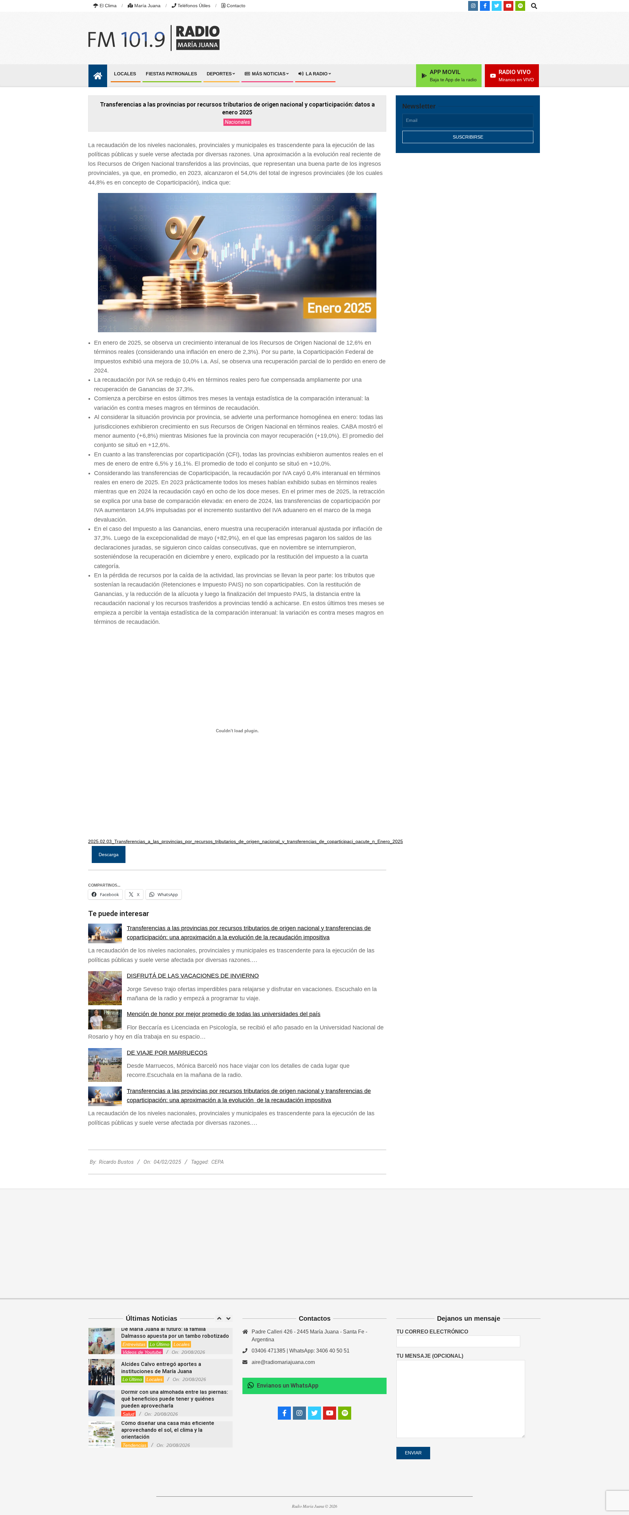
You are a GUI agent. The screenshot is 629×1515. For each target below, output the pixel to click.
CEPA (217, 1162)
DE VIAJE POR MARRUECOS (167, 1052)
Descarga (109, 854)
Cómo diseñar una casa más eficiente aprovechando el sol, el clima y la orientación (167, 1430)
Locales (182, 1344)
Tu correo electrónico (432, 1331)
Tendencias (134, 1445)
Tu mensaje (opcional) (429, 1356)
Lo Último (159, 1344)
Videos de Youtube (142, 1352)
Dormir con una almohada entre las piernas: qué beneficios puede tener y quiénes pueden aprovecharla (174, 1399)
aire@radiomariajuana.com (283, 1362)
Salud (128, 1414)
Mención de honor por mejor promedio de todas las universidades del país (223, 1014)
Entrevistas (134, 1344)
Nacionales (237, 122)
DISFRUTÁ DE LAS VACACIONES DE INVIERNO (193, 975)
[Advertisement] (468, 215)
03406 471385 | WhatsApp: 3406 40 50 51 (301, 1350)
